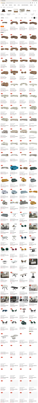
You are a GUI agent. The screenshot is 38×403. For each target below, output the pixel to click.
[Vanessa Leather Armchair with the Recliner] (24, 108)
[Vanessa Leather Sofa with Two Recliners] (5, 119)
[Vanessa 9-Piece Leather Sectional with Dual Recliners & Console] (24, 84)
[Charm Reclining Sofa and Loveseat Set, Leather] (33, 192)
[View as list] (36, 18)
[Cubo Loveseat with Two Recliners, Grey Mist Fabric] (5, 131)
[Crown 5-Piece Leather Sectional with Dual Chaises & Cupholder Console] (24, 49)
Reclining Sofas (31, 77)
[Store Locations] (32, 2)
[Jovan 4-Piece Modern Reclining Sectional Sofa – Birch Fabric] (24, 143)
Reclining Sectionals (13, 65)
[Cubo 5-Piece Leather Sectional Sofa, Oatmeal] (14, 119)
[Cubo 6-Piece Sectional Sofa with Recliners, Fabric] (33, 155)
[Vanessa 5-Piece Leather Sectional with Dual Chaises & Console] (24, 96)
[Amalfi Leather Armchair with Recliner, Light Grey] (5, 202)
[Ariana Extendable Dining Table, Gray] (5, 348)
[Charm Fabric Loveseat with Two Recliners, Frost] (5, 192)
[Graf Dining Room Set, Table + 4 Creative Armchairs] (14, 299)
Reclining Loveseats (3, 89)
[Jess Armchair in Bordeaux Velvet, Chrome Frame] (5, 359)
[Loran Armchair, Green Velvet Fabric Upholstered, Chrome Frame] (14, 395)
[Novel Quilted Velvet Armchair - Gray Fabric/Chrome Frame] (31, 331)
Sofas (30, 124)
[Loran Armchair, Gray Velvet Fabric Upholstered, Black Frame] (24, 383)
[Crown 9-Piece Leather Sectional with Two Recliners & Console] (14, 49)
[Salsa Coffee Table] (5, 383)
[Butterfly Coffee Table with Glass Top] (14, 262)
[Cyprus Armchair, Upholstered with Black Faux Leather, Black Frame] (24, 359)
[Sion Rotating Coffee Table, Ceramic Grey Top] (5, 336)
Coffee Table (21, 316)
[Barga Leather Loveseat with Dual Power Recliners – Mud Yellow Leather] (33, 37)
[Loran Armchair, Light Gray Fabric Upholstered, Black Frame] (24, 371)
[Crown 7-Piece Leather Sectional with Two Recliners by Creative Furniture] (24, 60)
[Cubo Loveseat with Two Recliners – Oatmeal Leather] (24, 131)
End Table (30, 388)
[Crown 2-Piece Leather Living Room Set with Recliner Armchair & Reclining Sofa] (24, 168)
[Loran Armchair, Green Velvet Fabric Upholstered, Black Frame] (5, 395)
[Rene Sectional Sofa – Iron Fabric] (5, 155)
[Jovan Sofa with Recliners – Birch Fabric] (33, 131)
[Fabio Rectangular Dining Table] (14, 215)
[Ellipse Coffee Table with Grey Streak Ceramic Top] (24, 336)
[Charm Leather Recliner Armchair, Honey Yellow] (24, 180)
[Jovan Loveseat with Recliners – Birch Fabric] (5, 143)
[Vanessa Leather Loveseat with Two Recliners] (33, 108)
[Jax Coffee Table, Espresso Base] (33, 226)
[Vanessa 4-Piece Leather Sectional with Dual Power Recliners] (5, 108)
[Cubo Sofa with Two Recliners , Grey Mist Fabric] (33, 119)
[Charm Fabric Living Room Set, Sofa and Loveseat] (14, 202)
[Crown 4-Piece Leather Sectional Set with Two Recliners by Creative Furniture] (33, 60)
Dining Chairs (21, 231)
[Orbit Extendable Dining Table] (5, 288)
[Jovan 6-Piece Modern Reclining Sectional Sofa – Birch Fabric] (14, 143)
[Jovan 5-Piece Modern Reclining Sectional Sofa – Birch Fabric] (33, 143)
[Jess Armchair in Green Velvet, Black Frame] (5, 250)
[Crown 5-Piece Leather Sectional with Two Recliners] (33, 49)
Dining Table (2, 231)
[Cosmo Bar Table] (33, 275)
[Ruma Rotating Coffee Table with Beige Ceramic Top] (14, 336)
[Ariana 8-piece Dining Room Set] (33, 288)
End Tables (11, 243)
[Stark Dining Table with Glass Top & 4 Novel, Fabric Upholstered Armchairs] (33, 299)
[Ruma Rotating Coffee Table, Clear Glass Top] (24, 215)
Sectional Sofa (12, 124)
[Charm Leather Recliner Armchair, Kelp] (24, 323)
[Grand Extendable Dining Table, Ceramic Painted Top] (33, 250)
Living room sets (12, 207)
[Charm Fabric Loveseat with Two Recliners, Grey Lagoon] (33, 180)
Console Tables (12, 376)
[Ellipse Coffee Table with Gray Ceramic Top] (33, 336)
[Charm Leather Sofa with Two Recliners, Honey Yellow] (5, 180)
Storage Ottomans (3, 65)
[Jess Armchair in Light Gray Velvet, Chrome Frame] (24, 348)
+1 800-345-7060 (3, 0)
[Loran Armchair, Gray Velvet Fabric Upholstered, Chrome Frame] (14, 383)
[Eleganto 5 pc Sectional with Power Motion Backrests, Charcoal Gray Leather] (5, 168)
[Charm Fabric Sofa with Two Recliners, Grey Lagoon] (5, 215)
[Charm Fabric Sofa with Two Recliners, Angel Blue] (24, 192)
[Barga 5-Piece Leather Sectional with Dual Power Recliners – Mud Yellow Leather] (5, 37)
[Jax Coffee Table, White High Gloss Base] (33, 215)
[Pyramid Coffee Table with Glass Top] (5, 238)
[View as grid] (34, 18)
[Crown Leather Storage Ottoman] (5, 60)
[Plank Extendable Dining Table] (24, 275)
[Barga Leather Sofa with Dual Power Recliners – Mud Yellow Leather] (24, 37)
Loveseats (21, 136)
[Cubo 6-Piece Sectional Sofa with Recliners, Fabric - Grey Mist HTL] (29, 163)
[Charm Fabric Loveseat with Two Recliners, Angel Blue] (14, 192)
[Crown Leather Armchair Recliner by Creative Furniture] (24, 72)
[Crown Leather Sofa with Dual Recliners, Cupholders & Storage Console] (33, 72)
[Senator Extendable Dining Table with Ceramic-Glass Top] (14, 288)
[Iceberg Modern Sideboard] (33, 262)
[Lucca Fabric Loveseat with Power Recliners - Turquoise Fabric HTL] (10, 175)
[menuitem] (3, 5)
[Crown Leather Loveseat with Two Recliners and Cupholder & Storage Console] (5, 84)
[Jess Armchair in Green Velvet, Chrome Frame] (24, 226)
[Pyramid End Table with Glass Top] (14, 238)
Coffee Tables (21, 219)
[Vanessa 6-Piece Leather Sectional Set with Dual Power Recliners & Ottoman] (5, 96)
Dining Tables (2, 376)
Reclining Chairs (22, 77)
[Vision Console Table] (14, 371)
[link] (3, 12)
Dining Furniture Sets (22, 304)
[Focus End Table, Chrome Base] (24, 311)
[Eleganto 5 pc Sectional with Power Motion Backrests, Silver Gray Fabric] (14, 155)
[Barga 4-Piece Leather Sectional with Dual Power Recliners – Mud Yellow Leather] (14, 37)
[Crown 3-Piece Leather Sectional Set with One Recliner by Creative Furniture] (5, 72)
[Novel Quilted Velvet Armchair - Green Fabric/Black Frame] (30, 331)
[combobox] (19, 3)
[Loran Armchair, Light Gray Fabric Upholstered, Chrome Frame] (33, 371)
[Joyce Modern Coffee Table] (33, 238)
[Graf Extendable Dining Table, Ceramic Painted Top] (5, 371)
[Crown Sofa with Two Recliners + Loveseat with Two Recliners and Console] (5, 49)
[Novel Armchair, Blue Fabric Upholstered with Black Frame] (24, 238)
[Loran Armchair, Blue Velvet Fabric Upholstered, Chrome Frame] (24, 395)
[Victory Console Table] (14, 226)
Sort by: (22, 17)
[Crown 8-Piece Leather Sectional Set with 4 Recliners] (14, 60)
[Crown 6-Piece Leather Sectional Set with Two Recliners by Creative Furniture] (14, 72)
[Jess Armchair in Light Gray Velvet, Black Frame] (33, 348)
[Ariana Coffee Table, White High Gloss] (5, 262)
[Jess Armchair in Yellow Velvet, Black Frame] (24, 250)
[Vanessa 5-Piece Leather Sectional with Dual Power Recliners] (14, 96)
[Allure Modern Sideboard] (5, 275)
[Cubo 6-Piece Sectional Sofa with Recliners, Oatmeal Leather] (24, 155)
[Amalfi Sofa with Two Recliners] (24, 202)
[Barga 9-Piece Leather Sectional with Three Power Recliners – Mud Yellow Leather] (14, 23)
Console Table (12, 231)
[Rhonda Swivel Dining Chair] (24, 262)
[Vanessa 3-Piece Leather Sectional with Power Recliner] (14, 108)
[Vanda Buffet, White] (14, 348)
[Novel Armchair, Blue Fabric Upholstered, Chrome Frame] (5, 311)
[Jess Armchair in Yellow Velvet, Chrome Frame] (14, 359)
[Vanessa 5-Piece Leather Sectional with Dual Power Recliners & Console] (33, 96)
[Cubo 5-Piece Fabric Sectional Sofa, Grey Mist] (24, 119)
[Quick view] (8, 21)
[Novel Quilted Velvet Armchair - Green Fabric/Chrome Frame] (29, 331)
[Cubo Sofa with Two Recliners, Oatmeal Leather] (14, 131)
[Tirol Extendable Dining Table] (24, 288)
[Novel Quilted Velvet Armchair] (33, 323)
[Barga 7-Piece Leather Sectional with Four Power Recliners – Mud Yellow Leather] (24, 23)
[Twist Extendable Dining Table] (14, 275)
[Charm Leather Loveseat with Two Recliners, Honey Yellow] (33, 202)
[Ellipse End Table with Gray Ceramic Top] (33, 383)
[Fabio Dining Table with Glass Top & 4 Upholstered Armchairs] (24, 299)
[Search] (30, 2)
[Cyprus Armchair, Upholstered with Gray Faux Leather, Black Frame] (33, 311)
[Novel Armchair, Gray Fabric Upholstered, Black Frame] (5, 323)
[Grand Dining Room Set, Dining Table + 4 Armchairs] (5, 299)
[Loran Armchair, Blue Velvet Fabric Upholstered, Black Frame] (33, 395)
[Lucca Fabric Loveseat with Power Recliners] (14, 168)
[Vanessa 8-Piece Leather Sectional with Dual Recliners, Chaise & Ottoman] (33, 84)
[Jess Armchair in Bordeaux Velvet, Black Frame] (14, 250)
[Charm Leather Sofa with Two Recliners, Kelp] (33, 168)
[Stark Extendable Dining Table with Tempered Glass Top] (5, 226)
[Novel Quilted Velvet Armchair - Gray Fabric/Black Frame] (32, 331)
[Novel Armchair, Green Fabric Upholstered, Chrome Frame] (14, 311)
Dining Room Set (3, 304)
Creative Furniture (3, 41)
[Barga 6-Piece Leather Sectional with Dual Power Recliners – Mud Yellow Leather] (33, 23)
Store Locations (35, 0)
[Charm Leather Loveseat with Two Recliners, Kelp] (14, 180)
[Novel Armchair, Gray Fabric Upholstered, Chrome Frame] (14, 323)
